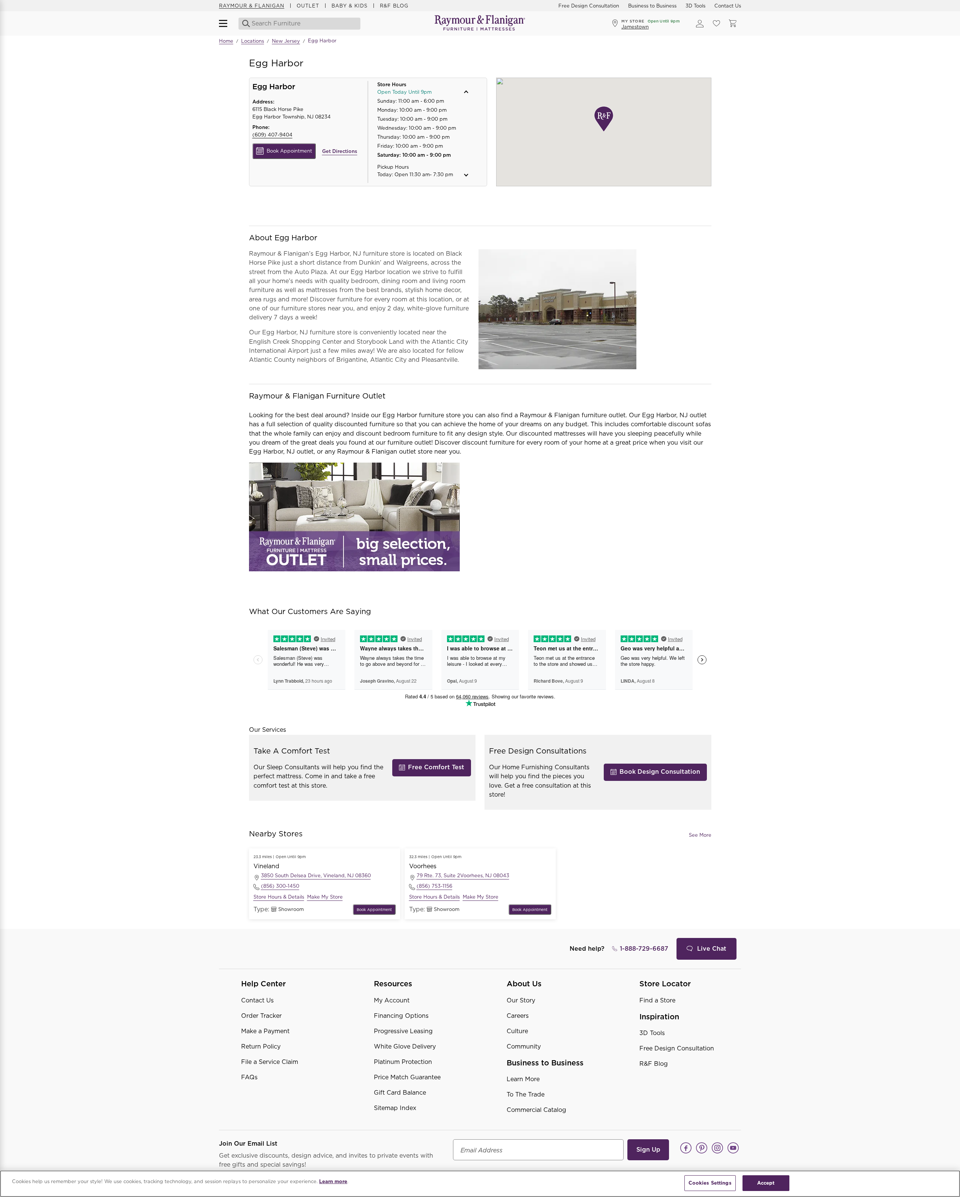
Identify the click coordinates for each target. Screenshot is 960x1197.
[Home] (480, 23)
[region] (480, 1183)
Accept (766, 1183)
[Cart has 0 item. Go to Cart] (732, 23)
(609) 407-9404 (272, 135)
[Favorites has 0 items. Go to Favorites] (716, 23)
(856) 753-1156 (434, 886)
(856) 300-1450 (280, 886)
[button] (422, 92)
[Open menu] (226, 23)
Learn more (333, 1181)
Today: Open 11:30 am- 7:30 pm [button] (415, 174)
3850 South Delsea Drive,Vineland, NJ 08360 (316, 875)
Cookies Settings (710, 1183)
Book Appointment (289, 151)
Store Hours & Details (279, 897)
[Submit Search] (244, 23)
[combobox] (300, 23)
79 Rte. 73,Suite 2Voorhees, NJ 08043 (463, 875)
